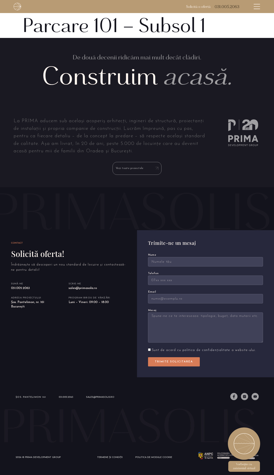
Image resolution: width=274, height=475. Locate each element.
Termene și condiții (110, 457)
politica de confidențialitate (206, 350)
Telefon (153, 273)
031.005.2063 (227, 6)
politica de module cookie (153, 457)
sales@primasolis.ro (83, 288)
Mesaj (152, 310)
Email (152, 292)
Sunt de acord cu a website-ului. (204, 350)
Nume (152, 255)
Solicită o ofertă (198, 6)
